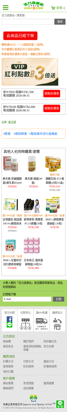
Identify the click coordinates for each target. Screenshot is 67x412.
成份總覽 (28, 388)
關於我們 (28, 341)
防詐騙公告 (50, 341)
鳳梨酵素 (21, 133)
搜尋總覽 (49, 383)
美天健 (12, 122)
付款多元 (25, 312)
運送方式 (49, 361)
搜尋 (60, 21)
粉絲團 (7, 341)
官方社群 (9, 312)
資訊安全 (8, 346)
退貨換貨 (8, 366)
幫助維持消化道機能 (44, 133)
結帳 (60, 8)
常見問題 (28, 383)
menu (5, 7)
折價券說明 (50, 366)
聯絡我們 (8, 388)
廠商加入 (57, 312)
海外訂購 (8, 371)
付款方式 (28, 361)
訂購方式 (8, 361)
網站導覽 (8, 383)
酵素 (8, 133)
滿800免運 (41, 312)
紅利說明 (28, 366)
